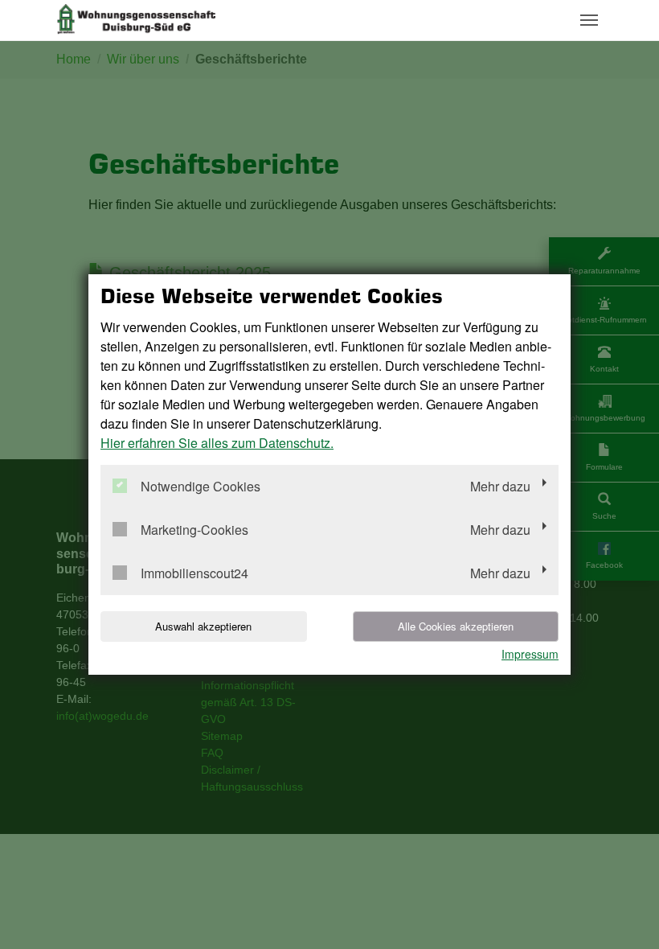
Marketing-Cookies (194, 530)
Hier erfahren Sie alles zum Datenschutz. (217, 442)
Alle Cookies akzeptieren (456, 626)
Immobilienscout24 (194, 573)
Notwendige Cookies (200, 487)
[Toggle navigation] (589, 20)
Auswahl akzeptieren (203, 626)
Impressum (530, 654)
